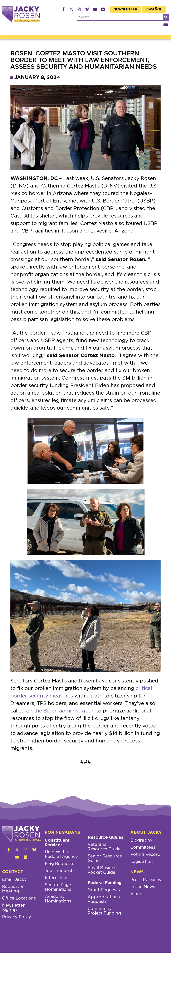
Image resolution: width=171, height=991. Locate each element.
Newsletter (125, 9)
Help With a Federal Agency (61, 854)
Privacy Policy (16, 917)
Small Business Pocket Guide (103, 870)
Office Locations (19, 898)
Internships (56, 878)
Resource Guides (105, 837)
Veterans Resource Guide (104, 846)
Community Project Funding (104, 911)
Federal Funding (105, 883)
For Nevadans (62, 832)
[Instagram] (79, 9)
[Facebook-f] (63, 9)
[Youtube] (95, 9)
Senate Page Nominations (58, 887)
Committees (142, 847)
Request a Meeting (12, 889)
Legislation (141, 862)
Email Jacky (14, 879)
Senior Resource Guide (105, 858)
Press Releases (145, 880)
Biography (141, 840)
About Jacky (146, 832)
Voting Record (145, 854)
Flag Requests (59, 864)
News (137, 872)
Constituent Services (57, 842)
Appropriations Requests (104, 899)
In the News (142, 887)
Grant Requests (104, 890)
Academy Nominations (58, 899)
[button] (165, 24)
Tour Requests (60, 871)
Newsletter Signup (13, 907)
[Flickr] (103, 9)
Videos (137, 894)
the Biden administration (64, 711)
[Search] (166, 17)
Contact (12, 872)
